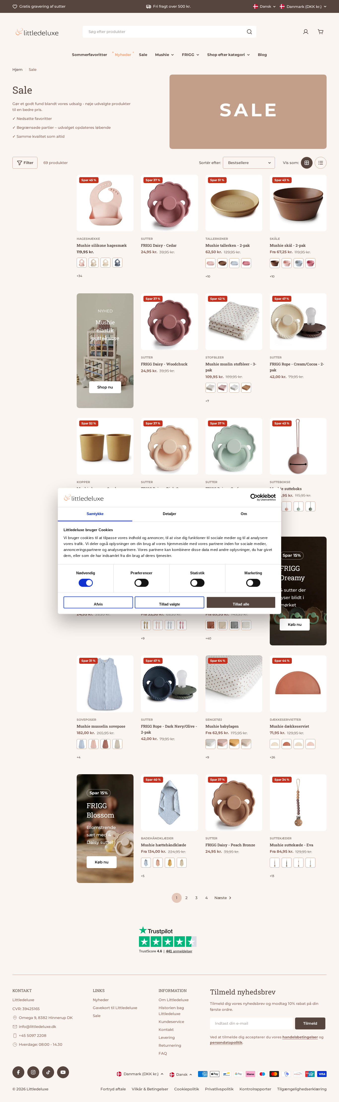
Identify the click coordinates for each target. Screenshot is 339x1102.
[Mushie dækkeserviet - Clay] (287, 744)
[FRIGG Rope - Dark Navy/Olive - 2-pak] (169, 683)
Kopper (83, 482)
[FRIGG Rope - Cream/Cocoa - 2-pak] (298, 321)
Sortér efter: (210, 162)
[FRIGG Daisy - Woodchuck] (169, 321)
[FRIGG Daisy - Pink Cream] (169, 446)
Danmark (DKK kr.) (304, 6)
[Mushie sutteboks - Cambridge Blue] (299, 506)
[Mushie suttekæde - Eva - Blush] (299, 863)
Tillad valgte (169, 604)
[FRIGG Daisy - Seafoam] (233, 446)
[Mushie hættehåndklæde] (169, 802)
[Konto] (306, 32)
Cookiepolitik (186, 1089)
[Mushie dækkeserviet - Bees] (275, 744)
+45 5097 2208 (32, 1035)
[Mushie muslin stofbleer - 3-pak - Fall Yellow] (246, 388)
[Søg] (249, 32)
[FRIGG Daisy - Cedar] (169, 203)
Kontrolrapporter (255, 1089)
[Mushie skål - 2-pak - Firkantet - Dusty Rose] (310, 263)
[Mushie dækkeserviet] (298, 683)
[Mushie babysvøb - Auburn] (210, 625)
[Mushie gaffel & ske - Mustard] (146, 625)
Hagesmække (88, 239)
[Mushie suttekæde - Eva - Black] (287, 863)
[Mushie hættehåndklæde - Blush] (158, 863)
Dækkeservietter (285, 719)
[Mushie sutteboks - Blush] (287, 506)
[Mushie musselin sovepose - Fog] (117, 744)
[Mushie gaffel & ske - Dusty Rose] (182, 625)
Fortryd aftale (113, 1089)
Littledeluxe (37, 1089)
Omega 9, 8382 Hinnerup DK (46, 1017)
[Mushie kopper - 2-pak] (105, 446)
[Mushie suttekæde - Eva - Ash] (275, 863)
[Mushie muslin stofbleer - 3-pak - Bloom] (210, 388)
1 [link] (176, 897)
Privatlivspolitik (219, 1089)
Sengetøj (213, 719)
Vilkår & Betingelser (150, 1089)
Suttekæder (281, 838)
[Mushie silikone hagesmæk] (105, 203)
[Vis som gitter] (307, 163)
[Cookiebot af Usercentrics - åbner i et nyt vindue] (254, 497)
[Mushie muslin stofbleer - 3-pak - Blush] (222, 388)
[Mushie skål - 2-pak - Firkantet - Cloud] (299, 263)
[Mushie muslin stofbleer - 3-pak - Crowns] (234, 388)
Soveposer (86, 719)
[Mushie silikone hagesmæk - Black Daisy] (105, 263)
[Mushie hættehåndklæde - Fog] (182, 863)
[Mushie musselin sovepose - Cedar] (105, 744)
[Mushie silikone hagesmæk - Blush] (82, 263)
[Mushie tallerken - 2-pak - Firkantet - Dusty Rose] (246, 263)
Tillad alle (241, 604)
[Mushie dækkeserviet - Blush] (310, 744)
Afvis (98, 604)
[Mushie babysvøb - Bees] (222, 625)
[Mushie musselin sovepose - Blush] (94, 744)
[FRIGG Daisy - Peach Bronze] (233, 802)
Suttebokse (280, 482)
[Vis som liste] (321, 163)
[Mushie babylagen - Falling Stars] (246, 744)
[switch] (142, 583)
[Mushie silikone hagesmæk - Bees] (94, 263)
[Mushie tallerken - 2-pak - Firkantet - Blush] (210, 263)
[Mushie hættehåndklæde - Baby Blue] (146, 863)
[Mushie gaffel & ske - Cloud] (170, 625)
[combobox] (169, 32)
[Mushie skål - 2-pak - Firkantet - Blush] (287, 263)
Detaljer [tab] (169, 514)
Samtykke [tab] (95, 514)
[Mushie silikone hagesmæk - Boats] (117, 263)
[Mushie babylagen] (233, 683)
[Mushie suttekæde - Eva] (298, 802)
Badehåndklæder (157, 838)
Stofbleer (214, 357)
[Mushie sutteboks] (298, 446)
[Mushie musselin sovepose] (105, 683)
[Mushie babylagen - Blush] (222, 744)
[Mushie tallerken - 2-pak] (233, 203)
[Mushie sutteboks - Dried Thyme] (310, 506)
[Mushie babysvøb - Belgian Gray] (234, 625)
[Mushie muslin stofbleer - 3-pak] (233, 321)
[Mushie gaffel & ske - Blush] (158, 625)
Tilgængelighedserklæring (302, 1089)
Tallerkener (216, 239)
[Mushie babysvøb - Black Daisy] (246, 625)
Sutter (147, 239)
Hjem (17, 69)
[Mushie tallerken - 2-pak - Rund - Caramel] (222, 263)
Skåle (275, 239)
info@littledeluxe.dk (37, 1026)
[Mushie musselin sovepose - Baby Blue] (82, 744)
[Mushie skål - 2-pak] (298, 203)
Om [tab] (244, 514)
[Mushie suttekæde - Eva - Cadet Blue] (310, 863)
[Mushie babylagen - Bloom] (210, 744)
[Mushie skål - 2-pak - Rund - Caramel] (275, 263)
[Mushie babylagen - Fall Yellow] (234, 744)
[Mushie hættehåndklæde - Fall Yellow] (170, 863)
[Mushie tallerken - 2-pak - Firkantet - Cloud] (234, 263)
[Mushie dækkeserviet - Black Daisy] (299, 744)
